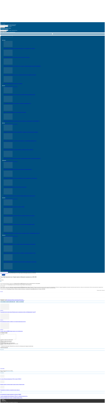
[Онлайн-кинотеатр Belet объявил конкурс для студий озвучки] (4, 328)
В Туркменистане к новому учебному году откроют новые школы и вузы (13, 321)
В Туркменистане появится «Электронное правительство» (15, 299)
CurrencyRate (2, 368)
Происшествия (12, 86)
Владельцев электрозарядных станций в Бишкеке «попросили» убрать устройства (18, 149)
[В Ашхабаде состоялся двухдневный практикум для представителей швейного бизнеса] (8, 222)
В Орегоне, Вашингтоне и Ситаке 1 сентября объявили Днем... (11, 397)
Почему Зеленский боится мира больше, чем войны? (13, 83)
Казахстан (3, 85)
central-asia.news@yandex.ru (9, 371)
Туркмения (3, 197)
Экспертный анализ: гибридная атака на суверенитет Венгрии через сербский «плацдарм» (20, 74)
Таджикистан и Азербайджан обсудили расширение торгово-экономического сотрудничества (20, 178)
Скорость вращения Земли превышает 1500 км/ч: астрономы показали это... (14, 396)
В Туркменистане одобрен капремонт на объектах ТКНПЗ (14, 206)
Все (4, 86)
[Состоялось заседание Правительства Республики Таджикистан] (8, 185)
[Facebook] (1, 296)
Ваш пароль (10, 26)
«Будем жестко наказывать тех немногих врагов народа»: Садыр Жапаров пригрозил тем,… (20, 140)
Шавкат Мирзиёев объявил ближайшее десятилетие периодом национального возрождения (20, 261)
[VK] (13, 296)
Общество (6, 86)
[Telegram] (10, 296)
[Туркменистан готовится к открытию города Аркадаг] (2, 388)
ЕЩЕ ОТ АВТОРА (20, 301)
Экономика (16, 86)
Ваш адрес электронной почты (12, 30)
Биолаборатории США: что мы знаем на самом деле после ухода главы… (17, 57)
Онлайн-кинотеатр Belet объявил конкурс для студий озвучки (11, 331)
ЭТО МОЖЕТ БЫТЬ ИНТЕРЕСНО (7, 301)
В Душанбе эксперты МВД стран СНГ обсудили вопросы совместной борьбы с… (18, 169)
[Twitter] (4, 296)
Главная (3, 399)
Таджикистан (4, 160)
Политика (8, 86)
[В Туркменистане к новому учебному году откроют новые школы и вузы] (4, 319)
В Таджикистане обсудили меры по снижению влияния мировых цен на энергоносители (19, 195)
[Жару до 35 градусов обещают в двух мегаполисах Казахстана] (8, 110)
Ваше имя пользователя (11, 25)
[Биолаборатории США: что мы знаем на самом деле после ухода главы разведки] (8, 55)
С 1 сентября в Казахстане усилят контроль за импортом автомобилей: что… (17, 103)
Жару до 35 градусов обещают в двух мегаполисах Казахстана (15, 112)
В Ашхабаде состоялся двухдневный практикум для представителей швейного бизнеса (19, 224)
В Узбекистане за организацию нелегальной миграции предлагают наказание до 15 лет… (20, 270)
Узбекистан (3, 235)
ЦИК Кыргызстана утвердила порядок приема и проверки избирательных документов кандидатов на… (22, 158)
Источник (1, 291)
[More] (16, 296)
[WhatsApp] (7, 296)
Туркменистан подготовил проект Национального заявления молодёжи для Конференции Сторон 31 (22, 233)
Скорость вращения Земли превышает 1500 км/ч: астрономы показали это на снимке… (19, 215)
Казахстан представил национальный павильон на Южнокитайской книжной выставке (19, 94)
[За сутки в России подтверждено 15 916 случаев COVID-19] (2, 377)
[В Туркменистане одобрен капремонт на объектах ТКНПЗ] (8, 205)
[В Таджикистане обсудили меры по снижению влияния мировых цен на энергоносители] (8, 194)
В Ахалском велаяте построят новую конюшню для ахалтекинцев (15, 300)
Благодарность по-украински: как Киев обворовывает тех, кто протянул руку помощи (19, 48)
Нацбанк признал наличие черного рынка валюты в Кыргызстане (12, 384)
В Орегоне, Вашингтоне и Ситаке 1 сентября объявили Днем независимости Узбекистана (19, 244)
